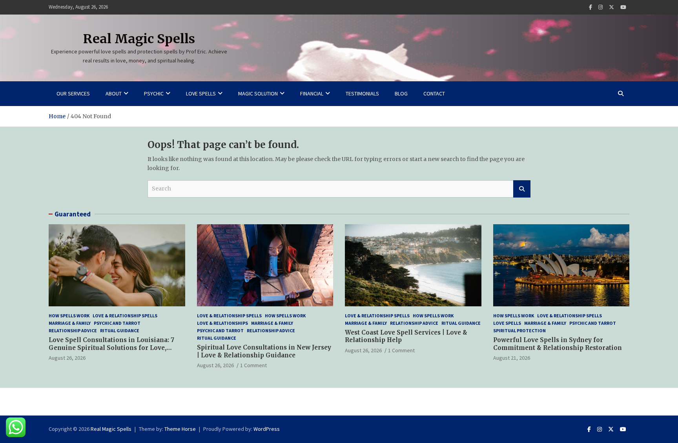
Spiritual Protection (519, 330)
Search (521, 189)
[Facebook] (590, 7)
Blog (401, 93)
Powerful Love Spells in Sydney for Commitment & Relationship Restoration (557, 343)
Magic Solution (258, 93)
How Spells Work (69, 316)
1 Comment (253, 365)
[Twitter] (611, 7)
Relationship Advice (73, 330)
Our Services (73, 93)
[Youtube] (623, 7)
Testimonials (362, 93)
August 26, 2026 (67, 357)
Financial (311, 93)
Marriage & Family (70, 323)
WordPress (266, 428)
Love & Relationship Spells (125, 316)
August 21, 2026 (511, 357)
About (114, 93)
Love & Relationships (222, 323)
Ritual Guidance (119, 330)
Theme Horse (180, 428)
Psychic (154, 93)
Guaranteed (73, 214)
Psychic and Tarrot (117, 323)
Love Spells (201, 93)
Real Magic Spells (139, 39)
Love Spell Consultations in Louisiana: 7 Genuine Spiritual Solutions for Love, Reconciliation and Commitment (111, 347)
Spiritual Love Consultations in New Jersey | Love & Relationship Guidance (264, 351)
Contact (434, 93)
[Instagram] (600, 7)
